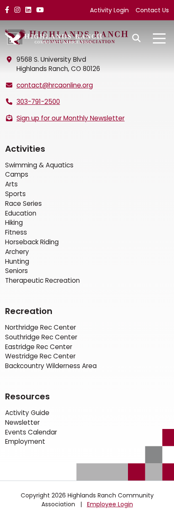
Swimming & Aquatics (39, 165)
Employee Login (110, 504)
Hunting (17, 261)
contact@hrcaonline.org (54, 85)
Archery (17, 251)
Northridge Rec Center (40, 327)
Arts (11, 184)
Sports (15, 193)
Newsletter (22, 422)
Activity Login (109, 10)
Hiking (14, 222)
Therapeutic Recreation (42, 280)
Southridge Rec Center (41, 337)
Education (20, 213)
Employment (25, 441)
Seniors (16, 270)
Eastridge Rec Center (38, 346)
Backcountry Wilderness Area (51, 365)
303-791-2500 (38, 101)
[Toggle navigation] (159, 38)
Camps (16, 174)
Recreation (28, 311)
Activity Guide (27, 412)
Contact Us (152, 10)
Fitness (16, 232)
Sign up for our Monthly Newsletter (70, 118)
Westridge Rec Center (40, 356)
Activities (25, 149)
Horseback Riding (32, 242)
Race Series (23, 203)
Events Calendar (31, 432)
